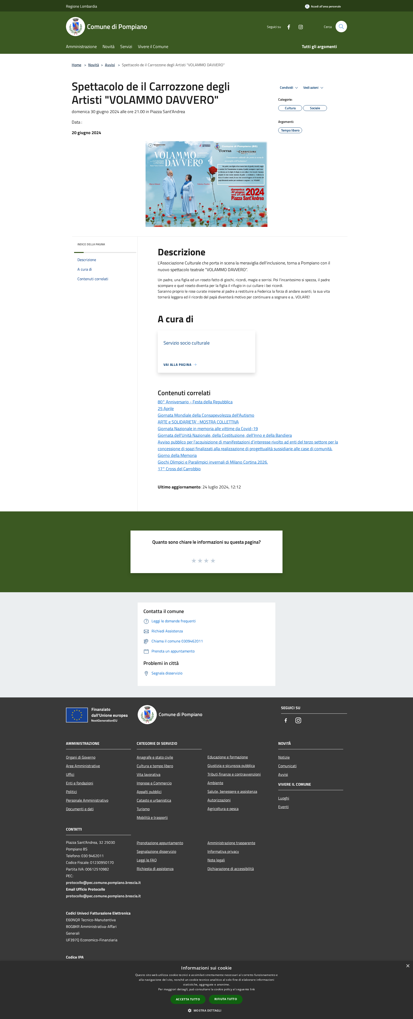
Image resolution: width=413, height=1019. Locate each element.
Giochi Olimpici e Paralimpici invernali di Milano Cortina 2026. (213, 462)
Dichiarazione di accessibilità (230, 868)
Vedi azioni (311, 87)
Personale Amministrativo (87, 800)
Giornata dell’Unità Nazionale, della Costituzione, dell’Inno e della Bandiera (225, 435)
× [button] (407, 966)
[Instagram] (299, 26)
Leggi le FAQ (147, 860)
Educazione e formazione (227, 757)
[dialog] (206, 990)
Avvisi (110, 65)
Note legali (216, 860)
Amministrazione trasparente (231, 843)
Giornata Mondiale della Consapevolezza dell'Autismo (206, 415)
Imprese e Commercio (154, 783)
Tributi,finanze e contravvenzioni (234, 774)
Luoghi (283, 798)
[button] (206, 1010)
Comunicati (287, 766)
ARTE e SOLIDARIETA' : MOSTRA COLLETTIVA (198, 422)
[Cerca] (341, 26)
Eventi (283, 807)
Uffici (70, 774)
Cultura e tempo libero (155, 766)
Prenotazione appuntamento (160, 843)
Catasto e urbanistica (154, 800)
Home (76, 65)
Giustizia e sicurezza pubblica (231, 765)
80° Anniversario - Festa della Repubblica (195, 402)
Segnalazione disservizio (156, 851)
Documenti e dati (80, 809)
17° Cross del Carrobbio (179, 469)
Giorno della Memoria (177, 455)
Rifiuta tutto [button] (225, 999)
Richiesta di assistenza (155, 868)
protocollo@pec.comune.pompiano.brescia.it (103, 882)
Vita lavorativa (148, 774)
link (252, 989)
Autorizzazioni (219, 800)
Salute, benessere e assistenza (232, 791)
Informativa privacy (223, 851)
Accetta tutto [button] (188, 999)
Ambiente (215, 783)
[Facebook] (287, 26)
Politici (71, 791)
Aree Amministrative (83, 766)
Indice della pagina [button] (91, 244)
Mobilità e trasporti (152, 817)
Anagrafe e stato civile (155, 757)
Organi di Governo (80, 757)
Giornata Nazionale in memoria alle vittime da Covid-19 (208, 428)
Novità (93, 65)
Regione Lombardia (81, 6)
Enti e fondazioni (79, 783)
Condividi (287, 87)
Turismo (143, 809)
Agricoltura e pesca (223, 808)
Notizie (284, 757)
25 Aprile (166, 408)
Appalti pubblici (149, 791)
